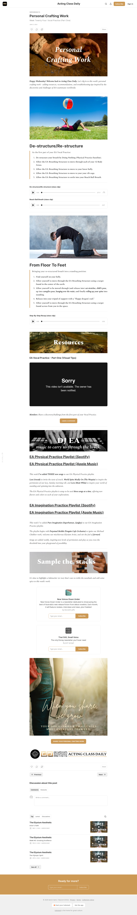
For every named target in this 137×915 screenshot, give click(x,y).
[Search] (106, 4)
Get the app (79, 905)
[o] (99, 827)
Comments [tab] (34, 790)
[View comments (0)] (37, 29)
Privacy (72, 900)
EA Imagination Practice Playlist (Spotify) (62, 505)
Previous (37, 774)
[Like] (32, 29)
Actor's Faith (34, 825)
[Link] (26, 146)
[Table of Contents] (2, 457)
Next (101, 774)
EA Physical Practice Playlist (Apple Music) (64, 464)
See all (33, 867)
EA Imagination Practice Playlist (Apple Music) (67, 512)
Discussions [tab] (46, 816)
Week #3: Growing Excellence (40, 840)
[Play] (33, 192)
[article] (68, 826)
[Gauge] (104, 192)
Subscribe (119, 4)
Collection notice (88, 900)
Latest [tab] (37, 816)
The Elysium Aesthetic (41, 822)
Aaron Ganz (46, 828)
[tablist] (39, 790)
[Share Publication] (111, 4)
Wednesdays (35, 12)
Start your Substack (63, 905)
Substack (58, 910)
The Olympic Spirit (36, 855)
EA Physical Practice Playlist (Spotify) (60, 457)
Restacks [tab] (44, 790)
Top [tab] (32, 816)
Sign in (130, 4)
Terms (79, 900)
